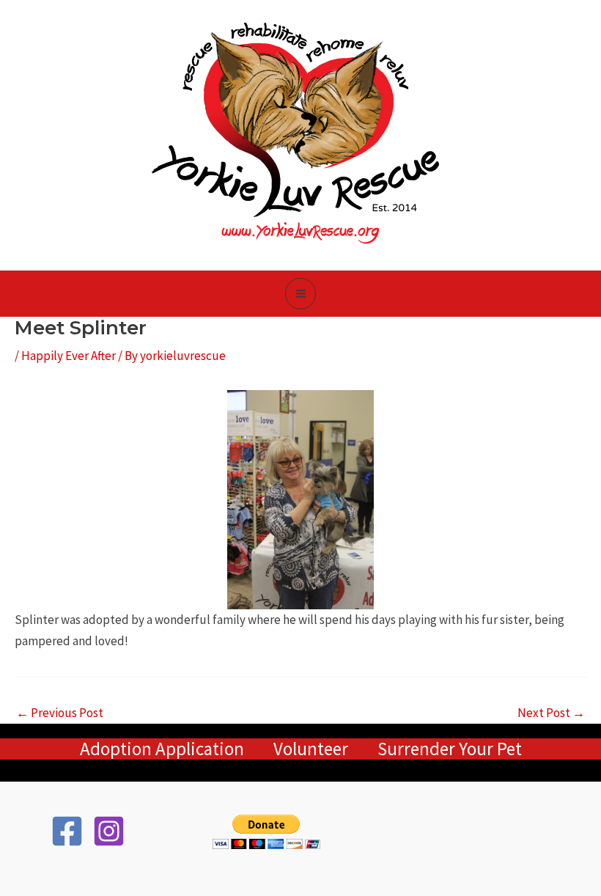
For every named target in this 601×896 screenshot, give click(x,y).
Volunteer (310, 749)
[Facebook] (67, 831)
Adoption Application (162, 749)
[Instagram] (108, 831)
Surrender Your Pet (449, 749)
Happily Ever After (68, 356)
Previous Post (59, 713)
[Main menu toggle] (301, 293)
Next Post (551, 713)
